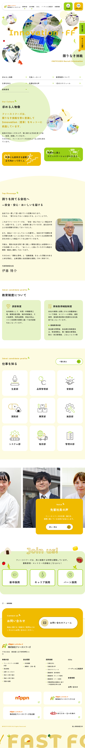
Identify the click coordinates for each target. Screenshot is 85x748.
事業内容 (24, 7)
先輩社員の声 (34, 83)
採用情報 (49, 659)
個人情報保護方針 (77, 726)
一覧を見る (63, 361)
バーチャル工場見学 (47, 7)
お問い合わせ (73, 687)
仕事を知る (6, 83)
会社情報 (31, 7)
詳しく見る (53, 527)
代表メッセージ (35, 77)
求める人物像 (7, 77)
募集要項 (5, 89)
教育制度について (63, 77)
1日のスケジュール (63, 83)
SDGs (37, 7)
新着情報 (57, 7)
